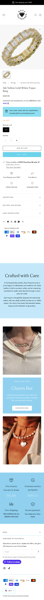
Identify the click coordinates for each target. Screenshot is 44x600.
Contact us (33, 495)
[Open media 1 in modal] (39, 29)
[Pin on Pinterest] (15, 222)
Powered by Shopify (23, 596)
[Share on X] (11, 222)
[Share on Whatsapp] (19, 222)
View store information (13, 167)
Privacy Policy (31, 557)
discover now (22, 408)
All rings (13, 83)
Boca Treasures (12, 596)
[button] (4, 15)
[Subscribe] (38, 551)
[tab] (6, 74)
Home (4, 83)
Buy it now (22, 155)
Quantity (5, 135)
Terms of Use (23, 557)
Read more (11, 495)
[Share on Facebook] (8, 222)
